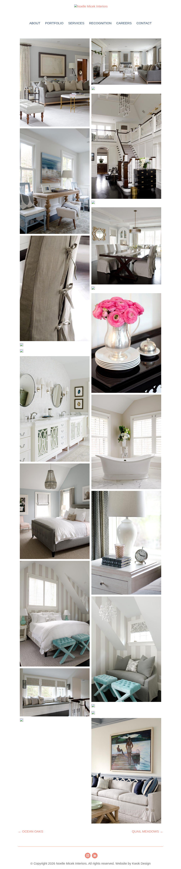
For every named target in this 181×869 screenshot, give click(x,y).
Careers (124, 23)
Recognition (100, 23)
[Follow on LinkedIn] (95, 855)
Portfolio (54, 23)
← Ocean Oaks (30, 831)
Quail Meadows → (147, 831)
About (34, 23)
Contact (144, 23)
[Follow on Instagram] (87, 855)
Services (76, 23)
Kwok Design (141, 863)
